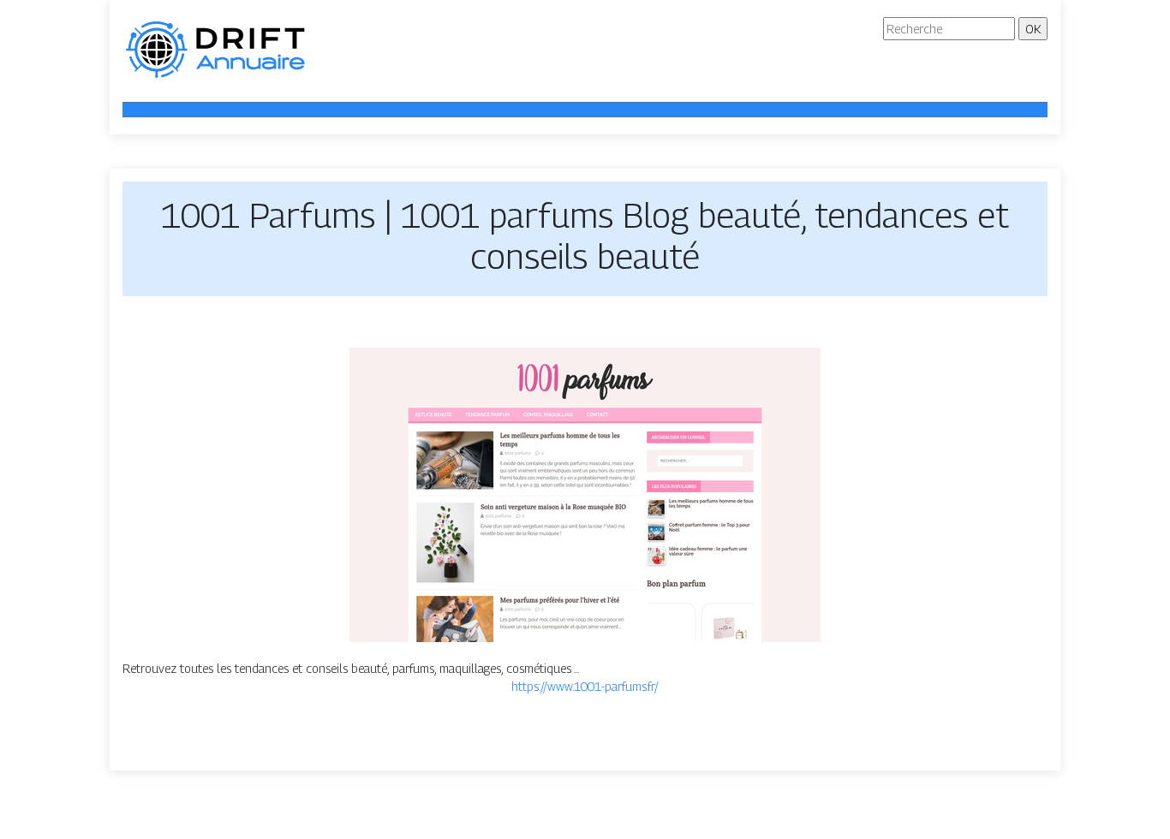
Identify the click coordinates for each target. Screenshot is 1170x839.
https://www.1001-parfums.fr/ (585, 686)
